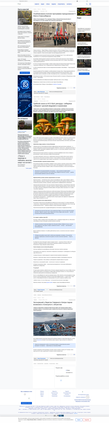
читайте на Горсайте (57, 84)
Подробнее (87, 419)
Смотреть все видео (84, 73)
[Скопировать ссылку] (74, 88)
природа (39, 294)
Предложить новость (23, 1)
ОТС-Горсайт (45, 93)
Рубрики (42, 391)
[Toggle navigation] (90, 4)
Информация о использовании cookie (83, 401)
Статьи (48, 4)
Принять (79, 419)
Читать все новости (25, 72)
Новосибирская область (47, 294)
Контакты (69, 4)
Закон (43, 297)
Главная (34, 9)
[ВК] (68, 88)
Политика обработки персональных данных (82, 399)
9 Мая (42, 96)
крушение (46, 363)
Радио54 (54, 4)
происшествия (40, 363)
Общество (44, 9)
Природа (43, 98)
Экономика (54, 394)
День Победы (36, 96)
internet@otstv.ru (69, 372)
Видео (42, 4)
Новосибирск (47, 96)
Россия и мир (52, 363)
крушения (39, 339)
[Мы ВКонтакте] (25, 95)
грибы (35, 294)
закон (35, 363)
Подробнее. (75, 413)
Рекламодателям (67, 392)
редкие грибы (49, 282)
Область (42, 394)
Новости (37, 4)
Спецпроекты (61, 4)
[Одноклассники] (71, 88)
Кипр (57, 363)
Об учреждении (67, 396)
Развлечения (54, 396)
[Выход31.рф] (84, 11)
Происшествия (54, 392)
